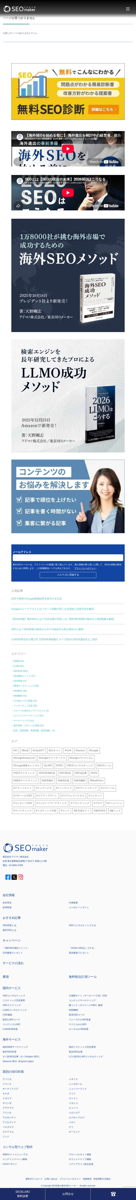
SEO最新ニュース (22, 676)
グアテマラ (8, 1108)
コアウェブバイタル (73, 795)
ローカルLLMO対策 (79, 1029)
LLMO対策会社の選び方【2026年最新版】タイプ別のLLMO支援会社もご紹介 (54, 639)
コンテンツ (96, 795)
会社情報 (9, 895)
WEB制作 (17, 691)
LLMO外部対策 (10, 1029)
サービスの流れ (13, 963)
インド (6, 1136)
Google (94, 750)
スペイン (73, 1098)
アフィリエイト (23, 788)
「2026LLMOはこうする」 (82, 948)
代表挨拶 (73, 902)
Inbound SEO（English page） (19, 1061)
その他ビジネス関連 (23, 701)
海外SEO (100, 810)
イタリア (7, 1098)
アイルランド (9, 1122)
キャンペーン (12, 940)
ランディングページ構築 (15, 1159)
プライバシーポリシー (85, 568)
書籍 (6, 976)
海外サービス (12, 1039)
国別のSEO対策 (13, 1071)
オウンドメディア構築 (80, 1159)
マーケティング (20, 720)
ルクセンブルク (76, 1117)
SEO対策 (17, 671)
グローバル (109, 788)
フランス (7, 1084)
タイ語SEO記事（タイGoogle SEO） (22, 1056)
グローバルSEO (23, 795)
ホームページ (115, 803)
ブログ (98, 803)
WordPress (97, 780)
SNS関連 (17, 681)
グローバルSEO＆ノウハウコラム (29, 710)
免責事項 (87, 1179)
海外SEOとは (9, 930)
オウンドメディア (87, 788)
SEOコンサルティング (81, 765)
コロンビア (74, 1112)
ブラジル (7, 1112)
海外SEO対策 (9, 1052)
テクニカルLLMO (77, 1024)
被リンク (116, 810)
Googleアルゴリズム (82, 758)
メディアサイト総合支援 (81, 1164)
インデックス (44, 788)
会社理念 (7, 902)
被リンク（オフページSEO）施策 (86, 1005)
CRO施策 (7, 1015)
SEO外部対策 (47, 773)
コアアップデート (47, 795)
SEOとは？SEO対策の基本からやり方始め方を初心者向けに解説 (47, 629)
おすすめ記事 (12, 917)
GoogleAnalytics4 (25, 758)
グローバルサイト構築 (80, 1154)
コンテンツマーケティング (26, 715)
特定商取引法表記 (102, 1179)
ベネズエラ (8, 1127)
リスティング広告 (47, 810)
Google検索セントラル (27, 765)
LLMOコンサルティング (15, 1010)
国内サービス (12, 988)
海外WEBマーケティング (15, 1047)
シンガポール (75, 1084)
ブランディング (80, 803)
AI (16, 750)
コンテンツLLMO (11, 1024)
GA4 (68, 750)
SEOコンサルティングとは (82, 925)
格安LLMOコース (11, 1019)
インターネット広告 (23, 705)
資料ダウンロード (34, 1179)
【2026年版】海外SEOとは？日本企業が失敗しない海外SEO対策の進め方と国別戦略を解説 (62, 619)
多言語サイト (82, 810)
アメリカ (7, 1079)
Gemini (81, 750)
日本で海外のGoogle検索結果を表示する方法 (36, 598)
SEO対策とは (9, 925)
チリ (71, 1127)
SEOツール (105, 765)
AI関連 (16, 661)
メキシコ (73, 1103)
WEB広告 (64, 780)
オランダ (7, 1103)
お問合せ (68, 1193)
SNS (94, 773)
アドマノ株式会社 (20, 857)
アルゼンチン (9, 1117)
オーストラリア (10, 1089)
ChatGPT (39, 750)
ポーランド (74, 1132)
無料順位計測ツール (83, 976)
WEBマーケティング (23, 686)
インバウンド (64, 788)
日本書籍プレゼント (13, 953)
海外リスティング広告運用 (82, 1047)
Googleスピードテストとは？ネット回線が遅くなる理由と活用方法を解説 (52, 608)
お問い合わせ (51, 1179)
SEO (60, 765)
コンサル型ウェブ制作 (18, 1147)
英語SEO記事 (76, 1052)
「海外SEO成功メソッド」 (16, 948)
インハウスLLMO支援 (80, 1019)
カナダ (6, 1093)
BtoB (26, 750)
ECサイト (55, 750)
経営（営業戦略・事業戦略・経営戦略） (32, 730)
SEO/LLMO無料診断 (22, 1194)
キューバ (73, 1108)
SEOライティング (25, 773)
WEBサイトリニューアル (15, 1154)
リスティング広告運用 (14, 1000)
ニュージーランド (78, 1089)
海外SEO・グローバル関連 (26, 725)
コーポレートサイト (79, 907)
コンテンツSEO (23, 803)
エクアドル (8, 1132)
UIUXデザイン (10, 1164)
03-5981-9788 (16, 865)
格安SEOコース (77, 1015)
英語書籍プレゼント (79, 953)
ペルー (72, 1122)
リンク (66, 810)
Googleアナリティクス (52, 758)
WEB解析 (17, 696)
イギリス (73, 1079)
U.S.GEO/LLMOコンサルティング (86, 1056)
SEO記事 (81, 773)
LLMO (16, 666)
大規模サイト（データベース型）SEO (88, 995)
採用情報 (7, 907)
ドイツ (72, 1093)
